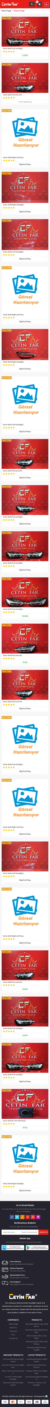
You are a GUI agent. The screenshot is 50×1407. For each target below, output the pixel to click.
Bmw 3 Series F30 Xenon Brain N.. (36, 1366)
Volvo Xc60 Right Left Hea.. (13, 157)
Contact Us (13, 1338)
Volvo (4, 18)
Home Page (6, 11)
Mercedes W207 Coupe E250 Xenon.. (37, 1325)
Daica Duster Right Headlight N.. (36, 1378)
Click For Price (25, 164)
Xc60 (9, 18)
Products (13, 1331)
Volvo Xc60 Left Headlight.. (13, 252)
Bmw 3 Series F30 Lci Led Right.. (37, 1337)
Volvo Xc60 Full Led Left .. (13, 95)
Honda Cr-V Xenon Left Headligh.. (37, 1384)
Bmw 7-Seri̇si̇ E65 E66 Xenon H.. (13, 1372)
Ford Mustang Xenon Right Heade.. (36, 1360)
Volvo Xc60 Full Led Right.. (13, 48)
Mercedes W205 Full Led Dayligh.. (36, 1349)
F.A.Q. (13, 1335)
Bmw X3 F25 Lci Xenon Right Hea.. (13, 1366)
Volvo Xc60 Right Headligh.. (13, 205)
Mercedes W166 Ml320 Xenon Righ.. (36, 1331)
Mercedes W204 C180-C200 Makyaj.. (37, 1343)
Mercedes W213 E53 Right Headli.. (13, 1384)
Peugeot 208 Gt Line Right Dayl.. (36, 1372)
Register (43, 1232)
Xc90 (9, 1090)
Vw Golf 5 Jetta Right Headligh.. (13, 1378)
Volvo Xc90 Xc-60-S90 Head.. (14, 1121)
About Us (13, 1328)
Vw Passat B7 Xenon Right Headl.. (13, 1360)
